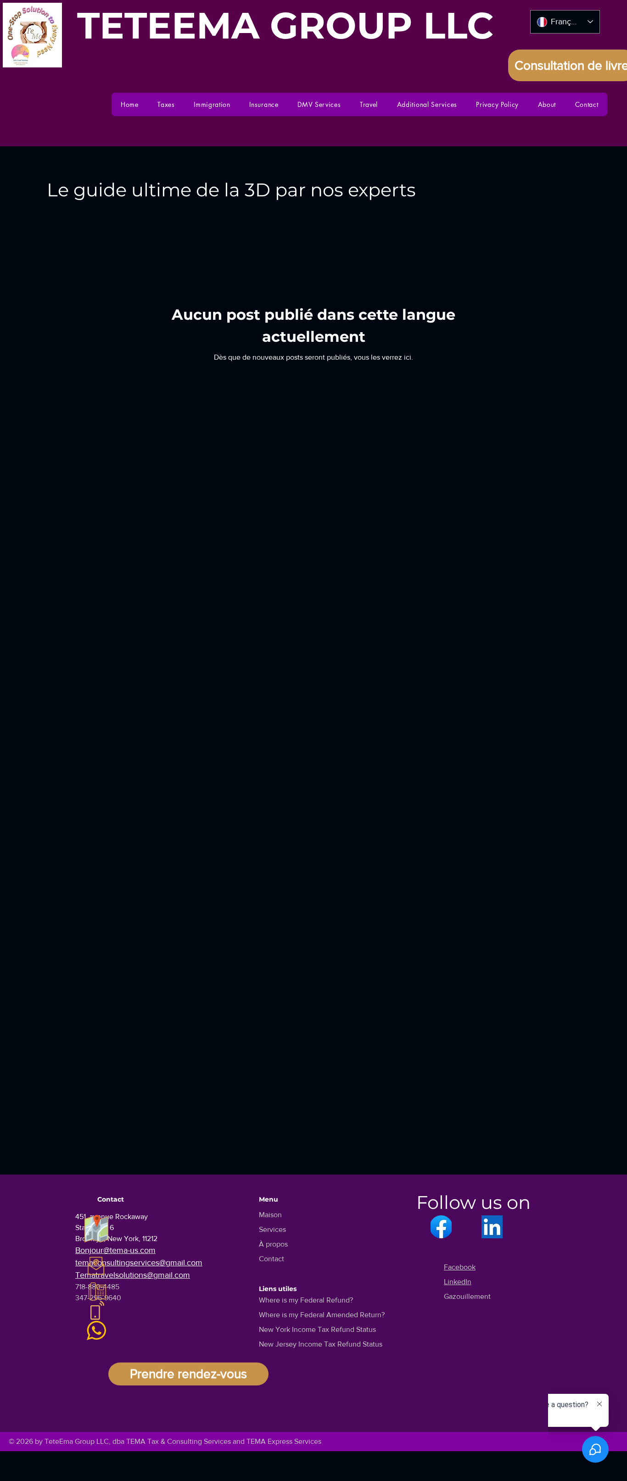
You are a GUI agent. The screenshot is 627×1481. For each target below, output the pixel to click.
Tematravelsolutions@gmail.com (132, 1275)
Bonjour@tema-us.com (115, 1250)
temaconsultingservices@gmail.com (138, 1262)
